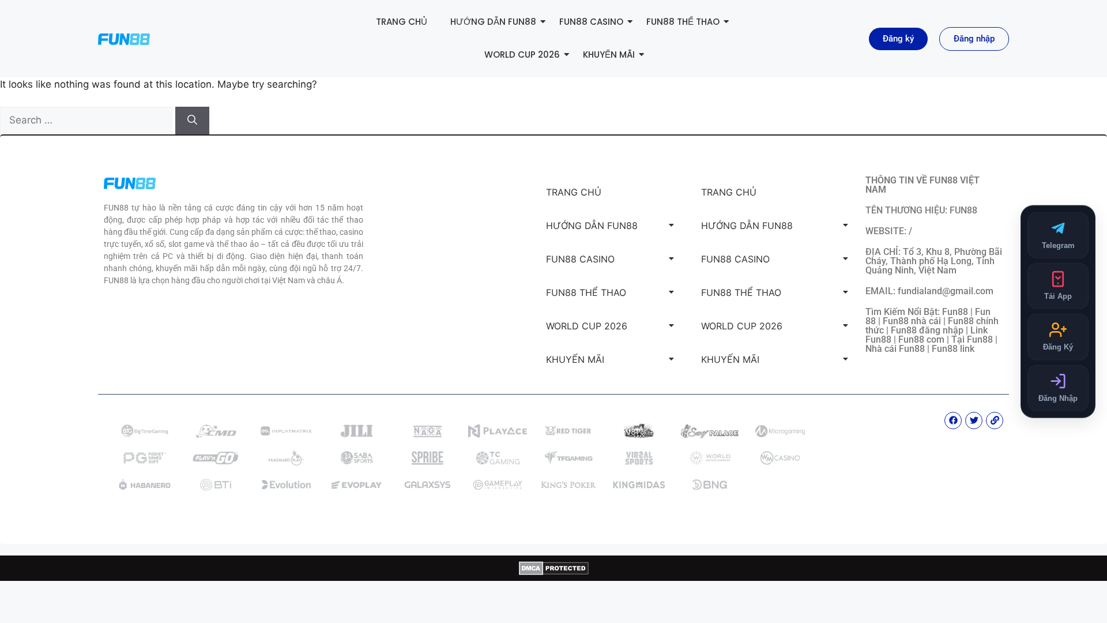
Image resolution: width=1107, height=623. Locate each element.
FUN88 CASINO (591, 22)
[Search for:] (87, 120)
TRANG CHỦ (401, 22)
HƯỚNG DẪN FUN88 (493, 22)
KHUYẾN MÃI (609, 54)
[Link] (994, 420)
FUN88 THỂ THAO (683, 22)
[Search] (192, 120)
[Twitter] (973, 420)
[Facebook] (953, 420)
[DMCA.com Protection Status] (554, 568)
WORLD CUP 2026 (522, 54)
